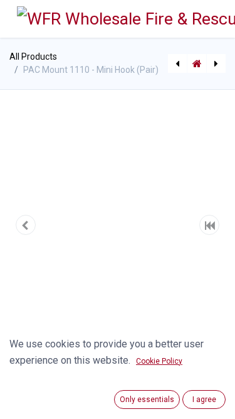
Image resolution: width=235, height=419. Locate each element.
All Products (33, 57)
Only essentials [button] (147, 399)
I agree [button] (204, 399)
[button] (25, 225)
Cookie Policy (159, 361)
